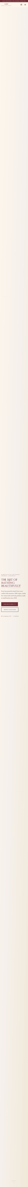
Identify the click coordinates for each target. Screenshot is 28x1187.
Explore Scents (9, 604)
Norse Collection (10, 609)
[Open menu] (25, 4)
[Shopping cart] (21, 4)
